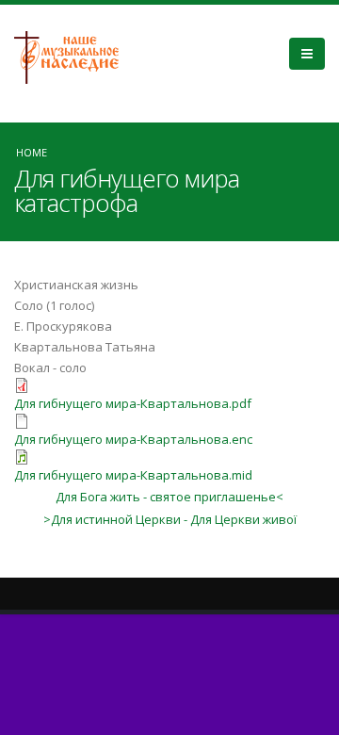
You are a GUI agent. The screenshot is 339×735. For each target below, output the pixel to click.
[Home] (73, 55)
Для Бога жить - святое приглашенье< (169, 496)
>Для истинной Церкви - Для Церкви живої (170, 519)
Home (31, 152)
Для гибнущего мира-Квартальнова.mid (133, 474)
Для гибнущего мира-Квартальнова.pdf (132, 403)
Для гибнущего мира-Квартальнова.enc (133, 439)
